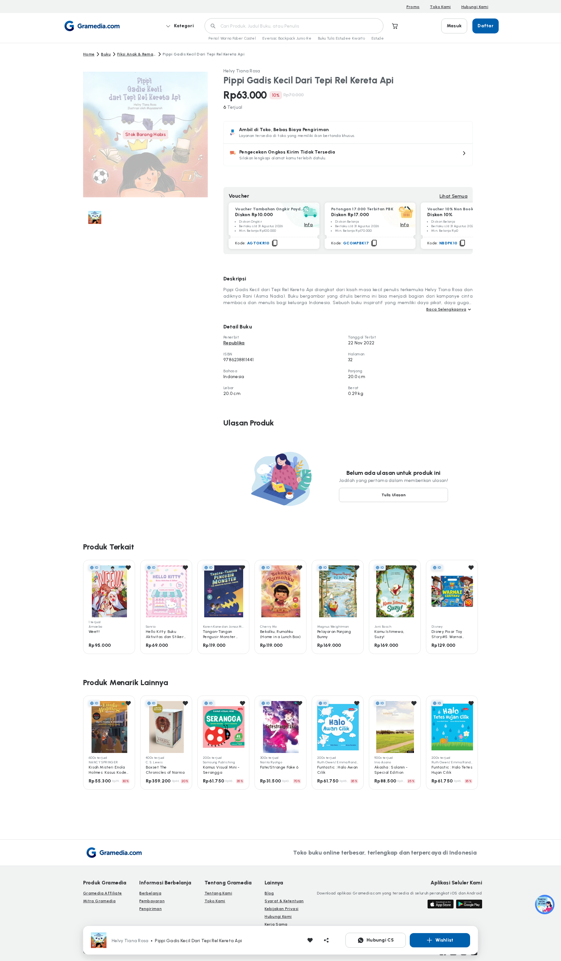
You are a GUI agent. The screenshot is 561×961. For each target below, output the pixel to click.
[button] (348, 155)
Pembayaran (152, 901)
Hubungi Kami (474, 7)
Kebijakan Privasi (281, 908)
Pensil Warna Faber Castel (232, 38)
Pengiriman (150, 908)
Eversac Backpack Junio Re (286, 38)
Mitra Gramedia (99, 901)
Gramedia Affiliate (102, 893)
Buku (105, 54)
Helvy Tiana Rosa (241, 71)
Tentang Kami (218, 893)
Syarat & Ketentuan (284, 901)
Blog (269, 893)
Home (88, 54)
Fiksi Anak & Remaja (136, 54)
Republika (234, 343)
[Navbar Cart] (395, 25)
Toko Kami (440, 7)
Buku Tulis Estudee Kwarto (341, 38)
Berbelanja (150, 893)
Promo (413, 7)
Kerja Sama (276, 924)
